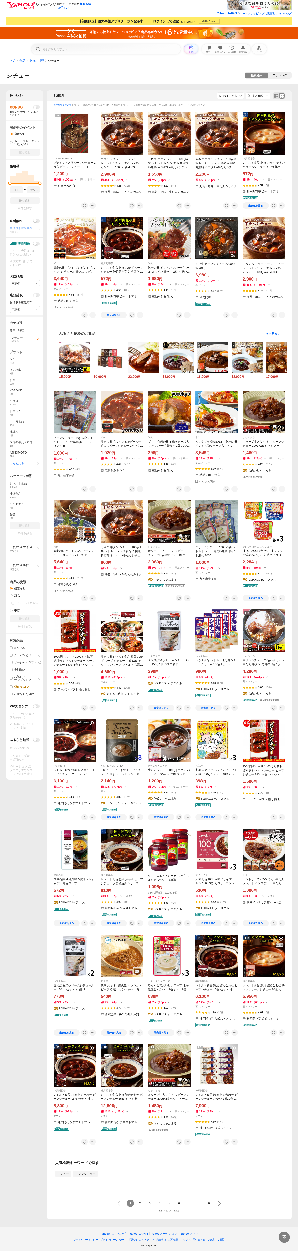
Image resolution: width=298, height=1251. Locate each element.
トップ (10, 60)
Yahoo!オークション (164, 1233)
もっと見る (270, 333)
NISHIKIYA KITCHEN (112, 765)
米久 (56, 263)
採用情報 (173, 1239)
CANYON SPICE (63, 158)
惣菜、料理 (37, 60)
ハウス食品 (201, 656)
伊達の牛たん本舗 (157, 765)
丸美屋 (199, 765)
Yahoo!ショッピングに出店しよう (259, 13)
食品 (22, 60)
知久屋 (104, 981)
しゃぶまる (249, 437)
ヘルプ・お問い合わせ (193, 1239)
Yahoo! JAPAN (227, 13)
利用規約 (132, 1239)
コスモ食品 (154, 656)
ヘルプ (287, 13)
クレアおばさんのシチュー (257, 546)
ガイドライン (146, 1239)
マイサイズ (201, 875)
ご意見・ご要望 (215, 1239)
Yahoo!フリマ (189, 1233)
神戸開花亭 (249, 158)
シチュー (18, 75)
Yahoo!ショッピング (113, 1233)
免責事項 (161, 1239)
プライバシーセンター (112, 1239)
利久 (245, 875)
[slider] (10, 183)
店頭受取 (16, 295)
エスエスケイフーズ (159, 981)
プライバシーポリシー (86, 1239)
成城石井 (58, 875)
